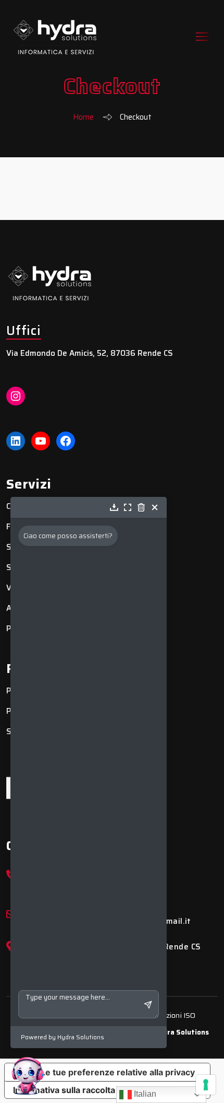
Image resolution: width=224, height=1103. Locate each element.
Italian (144, 1093)
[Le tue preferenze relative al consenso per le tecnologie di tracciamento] (206, 1085)
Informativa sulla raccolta (64, 1090)
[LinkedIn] (15, 441)
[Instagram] (15, 396)
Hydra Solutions (181, 1032)
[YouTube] (40, 441)
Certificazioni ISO (167, 1015)
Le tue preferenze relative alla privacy (118, 1072)
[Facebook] (65, 441)
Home (83, 117)
